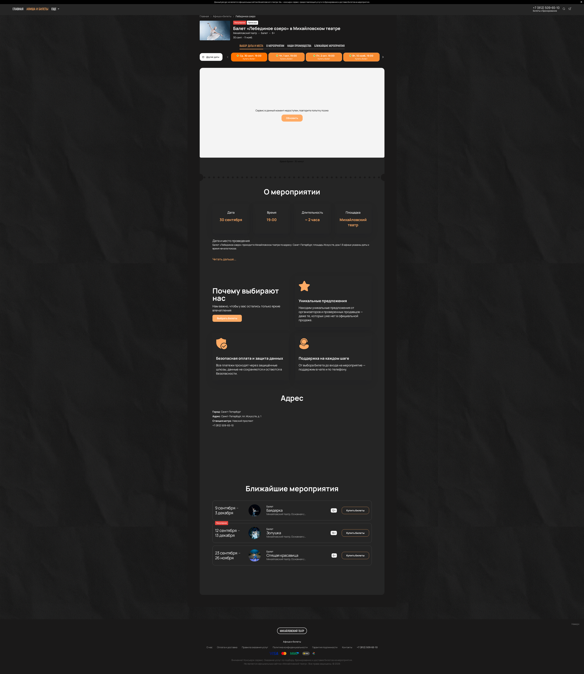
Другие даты (212, 57)
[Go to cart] (570, 9)
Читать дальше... (224, 259)
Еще (53, 9)
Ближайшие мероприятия (329, 45)
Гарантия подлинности (324, 647)
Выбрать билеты (227, 318)
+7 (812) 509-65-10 (546, 8)
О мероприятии (275, 45)
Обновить (292, 118)
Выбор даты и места (251, 45)
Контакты (347, 647)
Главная (18, 9)
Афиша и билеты (37, 9)
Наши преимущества (299, 45)
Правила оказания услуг (255, 647)
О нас (209, 647)
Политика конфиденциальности (290, 647)
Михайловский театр (245, 33)
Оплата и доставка (227, 647)
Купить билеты (355, 510)
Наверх (575, 624)
